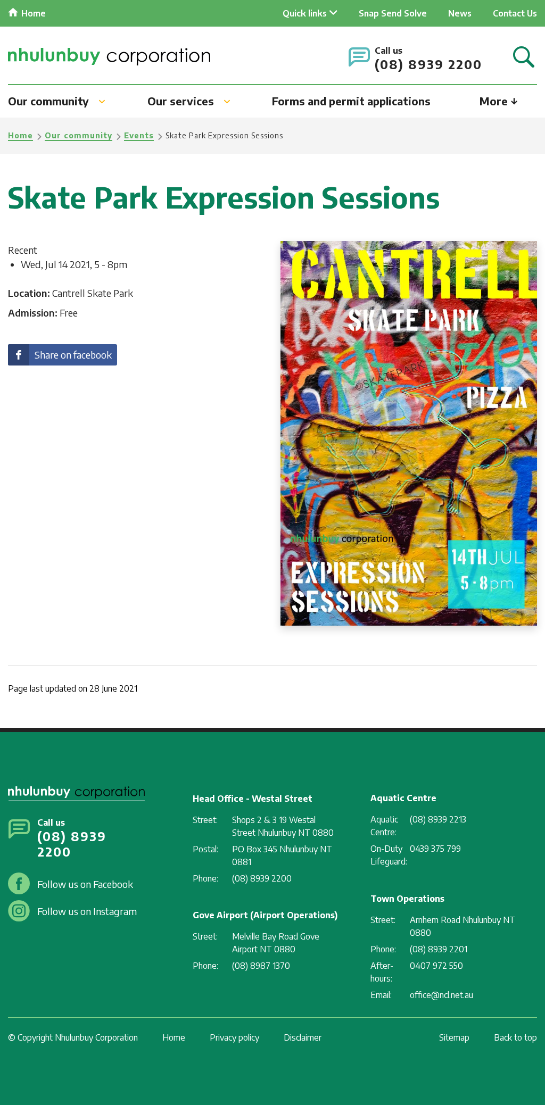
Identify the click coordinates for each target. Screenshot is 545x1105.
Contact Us (515, 13)
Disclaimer (302, 1037)
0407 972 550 (436, 965)
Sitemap (454, 1037)
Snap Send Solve (393, 13)
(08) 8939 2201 (438, 949)
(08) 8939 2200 (428, 64)
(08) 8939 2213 (438, 819)
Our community (48, 100)
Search (523, 57)
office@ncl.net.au (441, 995)
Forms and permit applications (351, 100)
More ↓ (499, 100)
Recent (22, 250)
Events (139, 135)
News (460, 13)
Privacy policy (234, 1037)
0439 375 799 (435, 848)
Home (33, 13)
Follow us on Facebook (85, 884)
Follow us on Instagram (87, 911)
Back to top (515, 1037)
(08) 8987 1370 (261, 965)
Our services (180, 100)
